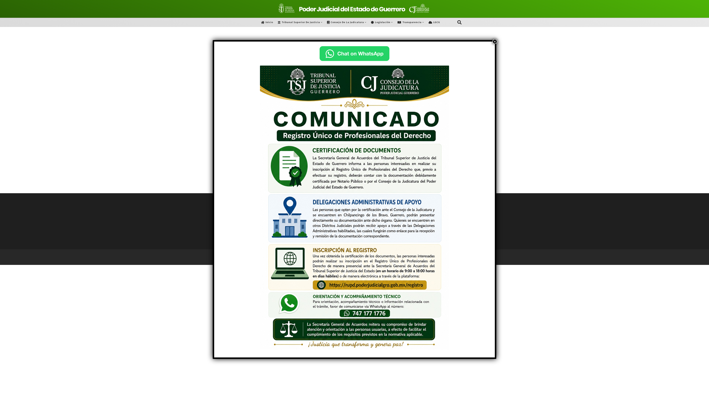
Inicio (269, 22)
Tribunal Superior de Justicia (301, 22)
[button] (459, 22)
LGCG (436, 22)
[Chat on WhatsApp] (354, 53)
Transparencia (412, 22)
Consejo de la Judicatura (347, 22)
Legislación (382, 22)
